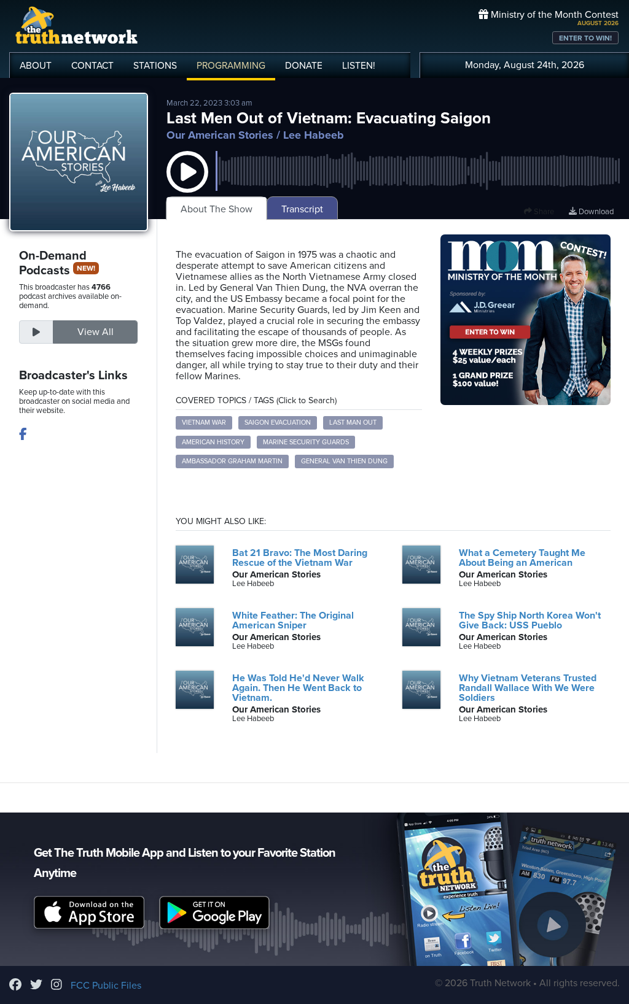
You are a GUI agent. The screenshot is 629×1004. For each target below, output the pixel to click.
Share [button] (543, 212)
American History (213, 442)
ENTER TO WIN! (585, 38)
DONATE (303, 65)
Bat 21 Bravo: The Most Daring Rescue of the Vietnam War (299, 558)
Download (595, 212)
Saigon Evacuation (277, 423)
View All (95, 332)
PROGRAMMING (231, 65)
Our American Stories (219, 135)
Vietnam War (204, 423)
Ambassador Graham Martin (232, 461)
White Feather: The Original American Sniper (293, 620)
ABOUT (36, 65)
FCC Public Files (106, 985)
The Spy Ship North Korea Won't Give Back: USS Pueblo (530, 620)
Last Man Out (353, 423)
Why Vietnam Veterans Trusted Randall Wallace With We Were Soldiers (527, 688)
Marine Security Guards (306, 442)
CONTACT (92, 65)
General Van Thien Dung (344, 461)
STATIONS (155, 65)
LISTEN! (358, 65)
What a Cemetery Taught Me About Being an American (522, 558)
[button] (187, 184)
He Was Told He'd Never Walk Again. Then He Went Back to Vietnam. (298, 688)
